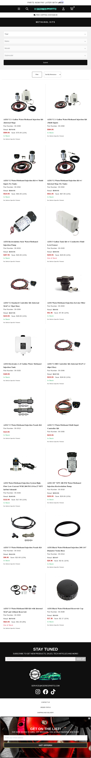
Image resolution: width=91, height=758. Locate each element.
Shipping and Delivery (45, 712)
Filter (37, 74)
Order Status (45, 707)
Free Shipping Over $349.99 (46, 15)
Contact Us (45, 702)
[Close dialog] (89, 718)
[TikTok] (53, 691)
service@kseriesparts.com (45, 686)
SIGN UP (81, 659)
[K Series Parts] (45, 9)
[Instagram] (38, 691)
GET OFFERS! (45, 745)
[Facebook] (45, 691)
